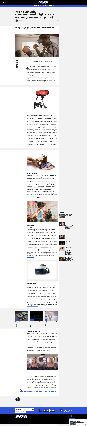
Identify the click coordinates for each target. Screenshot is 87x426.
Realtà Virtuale (53, 391)
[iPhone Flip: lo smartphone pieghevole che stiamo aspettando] (21, 316)
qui (47, 197)
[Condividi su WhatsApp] (17, 65)
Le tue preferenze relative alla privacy (47, 424)
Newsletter (52, 410)
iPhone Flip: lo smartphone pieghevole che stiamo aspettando (21, 323)
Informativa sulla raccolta (34, 424)
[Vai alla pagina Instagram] (71, 416)
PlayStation (40, 391)
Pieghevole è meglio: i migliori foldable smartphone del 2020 (35, 323)
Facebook (31, 391)
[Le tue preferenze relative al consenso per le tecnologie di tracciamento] (85, 424)
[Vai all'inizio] (21, 416)
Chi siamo (67, 422)
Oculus (35, 391)
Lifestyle (39, 5)
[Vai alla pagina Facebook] (69, 416)
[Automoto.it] (3, 2)
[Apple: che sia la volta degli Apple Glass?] (51, 316)
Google (26, 391)
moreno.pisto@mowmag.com (67, 411)
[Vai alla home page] (43, 1)
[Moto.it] (6, 2)
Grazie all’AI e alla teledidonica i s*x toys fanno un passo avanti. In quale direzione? (69, 259)
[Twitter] (44, 410)
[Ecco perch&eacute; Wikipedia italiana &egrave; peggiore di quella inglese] (62, 237)
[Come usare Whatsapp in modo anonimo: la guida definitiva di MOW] (62, 243)
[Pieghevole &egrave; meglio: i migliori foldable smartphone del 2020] (36, 316)
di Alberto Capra (20, 20)
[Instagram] (47, 410)
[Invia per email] (17, 67)
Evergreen (22, 391)
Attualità (35, 5)
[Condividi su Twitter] (17, 62)
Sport (43, 5)
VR (43, 391)
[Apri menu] (1, 2)
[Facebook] (41, 410)
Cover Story (51, 5)
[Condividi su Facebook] (17, 60)
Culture (46, 5)
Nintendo (47, 391)
